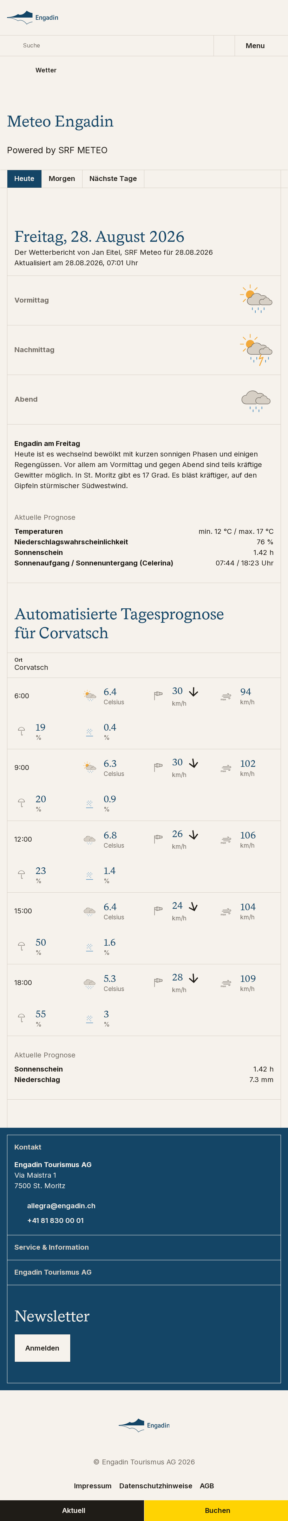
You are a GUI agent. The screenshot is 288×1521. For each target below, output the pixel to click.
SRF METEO (83, 150)
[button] (144, 665)
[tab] (24, 179)
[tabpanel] (144, 658)
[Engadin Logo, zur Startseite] (41, 18)
